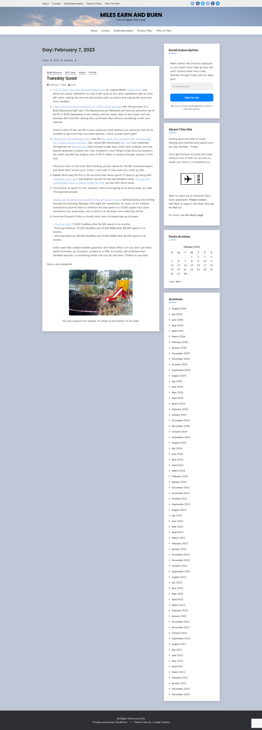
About (45, 3)
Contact (56, 3)
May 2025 (177, 392)
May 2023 (177, 526)
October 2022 (179, 565)
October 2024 (179, 431)
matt (73, 84)
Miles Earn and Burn (131, 15)
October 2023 (179, 498)
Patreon (218, 3)
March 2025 (178, 403)
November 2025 (181, 358)
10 (204, 260)
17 (204, 265)
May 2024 (177, 459)
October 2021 (179, 632)
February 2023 (180, 543)
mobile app (80, 146)
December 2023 (181, 487)
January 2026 (179, 347)
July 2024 (177, 448)
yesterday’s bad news (65, 179)
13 (178, 265)
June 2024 (177, 453)
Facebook (213, 3)
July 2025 (177, 381)
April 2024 (177, 465)
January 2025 (179, 414)
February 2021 (180, 677)
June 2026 (177, 319)
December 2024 (181, 420)
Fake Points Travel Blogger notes (72, 138)
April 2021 (177, 666)
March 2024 (178, 470)
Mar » (179, 281)
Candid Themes (161, 722)
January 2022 (179, 616)
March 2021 (178, 671)
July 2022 (177, 582)
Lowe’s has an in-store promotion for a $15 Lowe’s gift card (87, 106)
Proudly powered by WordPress (110, 722)
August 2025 (179, 375)
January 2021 (179, 683)
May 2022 (177, 593)
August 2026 (179, 308)
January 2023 (179, 549)
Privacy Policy (94, 3)
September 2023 (181, 504)
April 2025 (177, 397)
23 (198, 269)
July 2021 (177, 649)
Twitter (203, 3)
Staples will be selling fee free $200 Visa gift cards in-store (87, 199)
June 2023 (177, 521)
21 (185, 269)
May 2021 (177, 660)
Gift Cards (70, 72)
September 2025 (181, 370)
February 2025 (180, 409)
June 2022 (177, 588)
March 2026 (178, 336)
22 (191, 269)
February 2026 (180, 342)
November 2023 (181, 493)
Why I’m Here (112, 3)
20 (178, 269)
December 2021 (181, 621)
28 (185, 273)
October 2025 (179, 364)
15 (191, 265)
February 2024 (180, 476)
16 (198, 265)
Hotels (82, 72)
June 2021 (177, 655)
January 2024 (179, 481)
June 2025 (177, 386)
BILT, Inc (125, 142)
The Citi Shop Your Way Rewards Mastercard (79, 89)
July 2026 (177, 314)
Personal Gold (63, 224)
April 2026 (177, 330)
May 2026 (177, 325)
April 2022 (177, 599)
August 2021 (179, 644)
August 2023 (179, 509)
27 (178, 273)
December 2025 (181, 353)
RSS (198, 3)
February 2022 (180, 610)
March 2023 (178, 537)
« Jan (171, 281)
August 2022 (179, 576)
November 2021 (181, 627)
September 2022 (181, 571)
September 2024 (181, 437)
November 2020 (181, 694)
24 (204, 269)
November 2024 (181, 425)
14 (185, 265)
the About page (194, 215)
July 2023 (177, 515)
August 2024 (179, 442)
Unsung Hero (133, 89)
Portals (92, 72)
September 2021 (181, 638)
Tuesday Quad (62, 78)
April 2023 (177, 532)
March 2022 (178, 604)
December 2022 (181, 554)
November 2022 (181, 560)
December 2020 (181, 688)
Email (208, 3)
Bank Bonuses (54, 72)
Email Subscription (73, 3)
